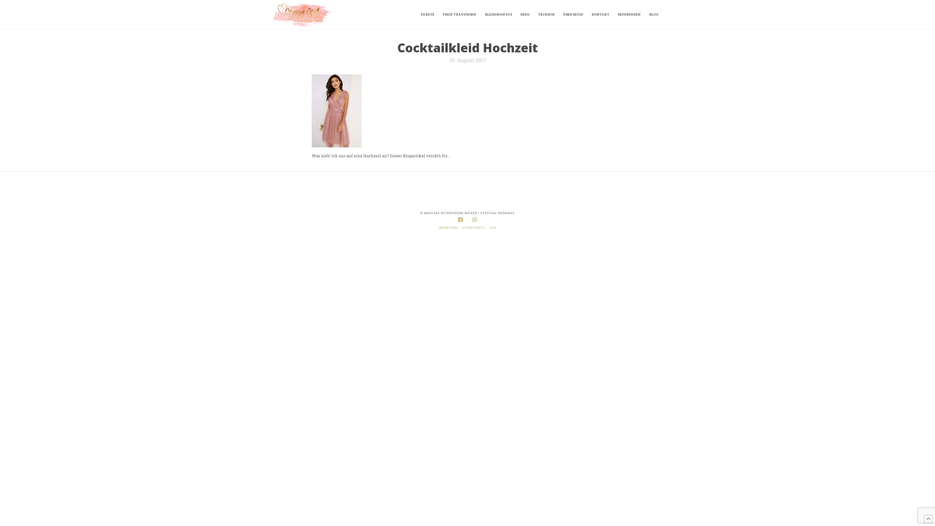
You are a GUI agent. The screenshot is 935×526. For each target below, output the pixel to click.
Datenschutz (473, 227)
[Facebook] (460, 219)
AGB (493, 227)
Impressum (448, 227)
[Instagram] (474, 219)
